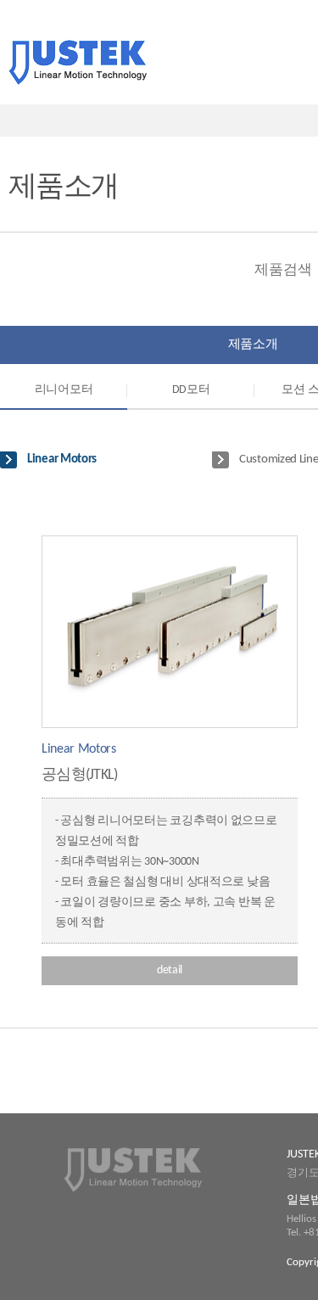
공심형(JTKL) (80, 775)
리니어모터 (64, 390)
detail (169, 970)
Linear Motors (62, 459)
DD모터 (191, 390)
